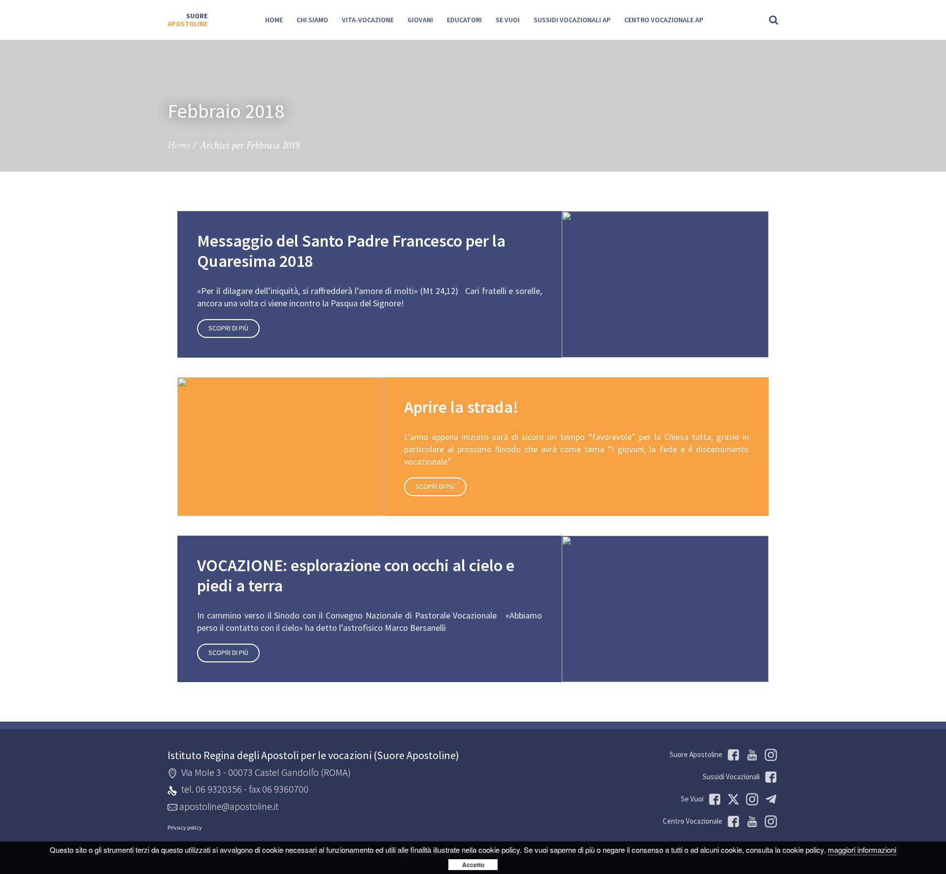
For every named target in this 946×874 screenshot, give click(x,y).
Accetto (473, 864)
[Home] (187, 20)
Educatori (464, 19)
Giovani (420, 19)
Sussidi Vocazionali (731, 776)
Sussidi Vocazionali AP (572, 19)
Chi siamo (312, 19)
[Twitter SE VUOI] (731, 799)
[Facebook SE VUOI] (713, 799)
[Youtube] (750, 755)
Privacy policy (185, 827)
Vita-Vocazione (368, 19)
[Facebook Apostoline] (731, 755)
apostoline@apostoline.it (228, 806)
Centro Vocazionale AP (663, 19)
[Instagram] (769, 821)
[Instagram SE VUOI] (769, 755)
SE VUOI (508, 19)
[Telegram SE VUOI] (769, 799)
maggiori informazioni (862, 849)
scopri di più (228, 328)
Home (274, 19)
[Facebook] (731, 821)
